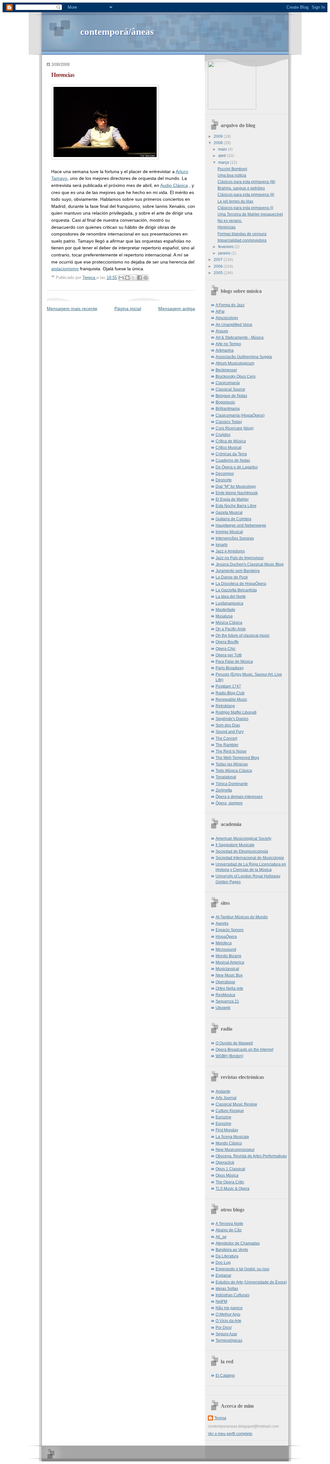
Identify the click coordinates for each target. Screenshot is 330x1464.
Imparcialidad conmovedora (242, 240)
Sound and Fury (230, 731)
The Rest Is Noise (231, 751)
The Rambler (227, 745)
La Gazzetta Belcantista (236, 590)
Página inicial (127, 308)
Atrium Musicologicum (235, 363)
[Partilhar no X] (133, 277)
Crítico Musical (228, 447)
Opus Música (227, 1175)
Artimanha (225, 350)
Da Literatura (227, 1256)
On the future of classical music (243, 635)
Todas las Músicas (232, 764)
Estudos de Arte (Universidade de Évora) (251, 1282)
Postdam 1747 (228, 686)
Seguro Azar (226, 1334)
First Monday (227, 1130)
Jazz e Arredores (230, 551)
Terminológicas (229, 1340)
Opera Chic (226, 648)
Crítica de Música (231, 441)
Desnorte (224, 480)
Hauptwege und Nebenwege (241, 525)
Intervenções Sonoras (235, 538)
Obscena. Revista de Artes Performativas (251, 1156)
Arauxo (222, 331)
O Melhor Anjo (228, 1314)
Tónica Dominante (232, 784)
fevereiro (226, 247)
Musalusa (224, 616)
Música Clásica (229, 622)
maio (223, 149)
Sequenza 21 (227, 1001)
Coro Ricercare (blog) (235, 428)
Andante (223, 1091)
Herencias (227, 227)
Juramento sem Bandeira (238, 571)
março (224, 162)
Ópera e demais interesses (239, 796)
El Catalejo (225, 1375)
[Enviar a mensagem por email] (121, 277)
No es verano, (230, 220)
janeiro (224, 253)
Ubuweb (223, 1007)
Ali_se (221, 1237)
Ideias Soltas (227, 1288)
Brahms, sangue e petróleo (241, 188)
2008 (219, 143)
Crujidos (223, 434)
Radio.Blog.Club (230, 693)
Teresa (220, 1418)
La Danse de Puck (232, 577)
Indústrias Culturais (232, 1295)
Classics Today (229, 422)
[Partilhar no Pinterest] (145, 277)
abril (222, 155)
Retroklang (225, 706)
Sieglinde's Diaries (232, 719)
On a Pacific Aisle (231, 629)
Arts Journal (226, 1098)
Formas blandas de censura (242, 234)
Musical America (230, 962)
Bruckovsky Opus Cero (236, 376)
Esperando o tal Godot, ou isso (242, 1269)
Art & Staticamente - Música (240, 337)
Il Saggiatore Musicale (235, 845)
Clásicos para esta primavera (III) (246, 182)
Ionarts (222, 544)
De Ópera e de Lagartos (237, 467)
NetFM (221, 1301)
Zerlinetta (224, 790)
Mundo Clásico (229, 1143)
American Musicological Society (243, 838)
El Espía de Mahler (232, 499)
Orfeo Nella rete (229, 988)
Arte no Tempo (228, 344)
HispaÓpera (226, 936)
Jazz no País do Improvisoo (240, 558)
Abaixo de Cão (229, 1230)
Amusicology (227, 318)
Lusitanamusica (229, 603)
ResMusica (225, 995)
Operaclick (225, 1162)
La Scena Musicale (232, 1137)
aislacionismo (65, 268)
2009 (219, 136)
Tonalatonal (226, 777)
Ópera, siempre (229, 803)
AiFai (220, 311)
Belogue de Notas (231, 396)
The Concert (226, 738)
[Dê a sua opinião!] (127, 277)
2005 (219, 273)
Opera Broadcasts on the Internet (244, 1049)
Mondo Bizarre (228, 956)
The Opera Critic (230, 1182)
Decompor (225, 473)
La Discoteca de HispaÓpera (241, 583)
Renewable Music (231, 699)
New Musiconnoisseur (235, 1149)
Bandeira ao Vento (232, 1249)
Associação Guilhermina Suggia (244, 357)
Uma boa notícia (232, 175)
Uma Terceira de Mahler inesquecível (250, 214)
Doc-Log (223, 1262)
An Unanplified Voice (234, 324)
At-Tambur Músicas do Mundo (242, 917)
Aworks (222, 923)
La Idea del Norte (231, 596)
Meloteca (224, 943)
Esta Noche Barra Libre (236, 506)
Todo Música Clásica (234, 770)
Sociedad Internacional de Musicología (250, 858)
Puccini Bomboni (232, 169)
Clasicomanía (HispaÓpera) (240, 415)
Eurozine (223, 1117)
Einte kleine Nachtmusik (237, 493)
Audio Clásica (174, 185)
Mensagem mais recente (72, 308)
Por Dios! (224, 1327)
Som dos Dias (228, 725)
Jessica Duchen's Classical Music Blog (250, 564)
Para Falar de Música (234, 661)
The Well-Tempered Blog (237, 757)
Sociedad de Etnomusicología (242, 851)
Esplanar (223, 1275)
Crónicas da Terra (231, 454)
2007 (219, 259)
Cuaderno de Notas (233, 460)
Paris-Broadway (230, 668)
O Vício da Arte (228, 1321)
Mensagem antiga (176, 308)
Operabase (225, 982)
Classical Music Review (236, 1104)
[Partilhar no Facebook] (139, 277)
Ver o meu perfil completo (230, 1434)
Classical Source (230, 389)
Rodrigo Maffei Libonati (236, 712)
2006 (219, 266)
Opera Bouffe (227, 642)
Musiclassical (227, 969)
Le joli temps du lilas (235, 201)
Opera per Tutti (229, 655)
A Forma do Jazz (230, 305)
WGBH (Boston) (229, 1056)
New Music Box (229, 975)
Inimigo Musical (229, 532)
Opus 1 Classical (230, 1169)
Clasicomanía (228, 383)
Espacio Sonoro (230, 930)
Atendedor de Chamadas (238, 1243)
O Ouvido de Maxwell (234, 1043)
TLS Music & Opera (232, 1188)
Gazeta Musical (229, 512)
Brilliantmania (228, 408)
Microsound (226, 949)
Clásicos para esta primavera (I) (245, 208)
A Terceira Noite (229, 1223)
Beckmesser (226, 370)
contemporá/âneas (117, 31)
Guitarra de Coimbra (233, 519)
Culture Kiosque (230, 1110)
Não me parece (229, 1308)
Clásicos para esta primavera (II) (246, 194)
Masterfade (225, 609)
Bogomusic (225, 402)
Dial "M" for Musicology (236, 486)
